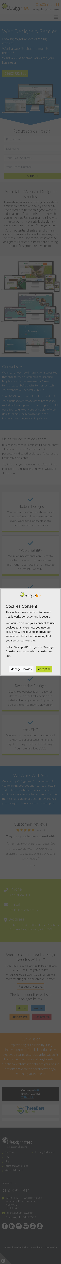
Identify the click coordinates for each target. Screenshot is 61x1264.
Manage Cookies (21, 669)
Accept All (44, 669)
